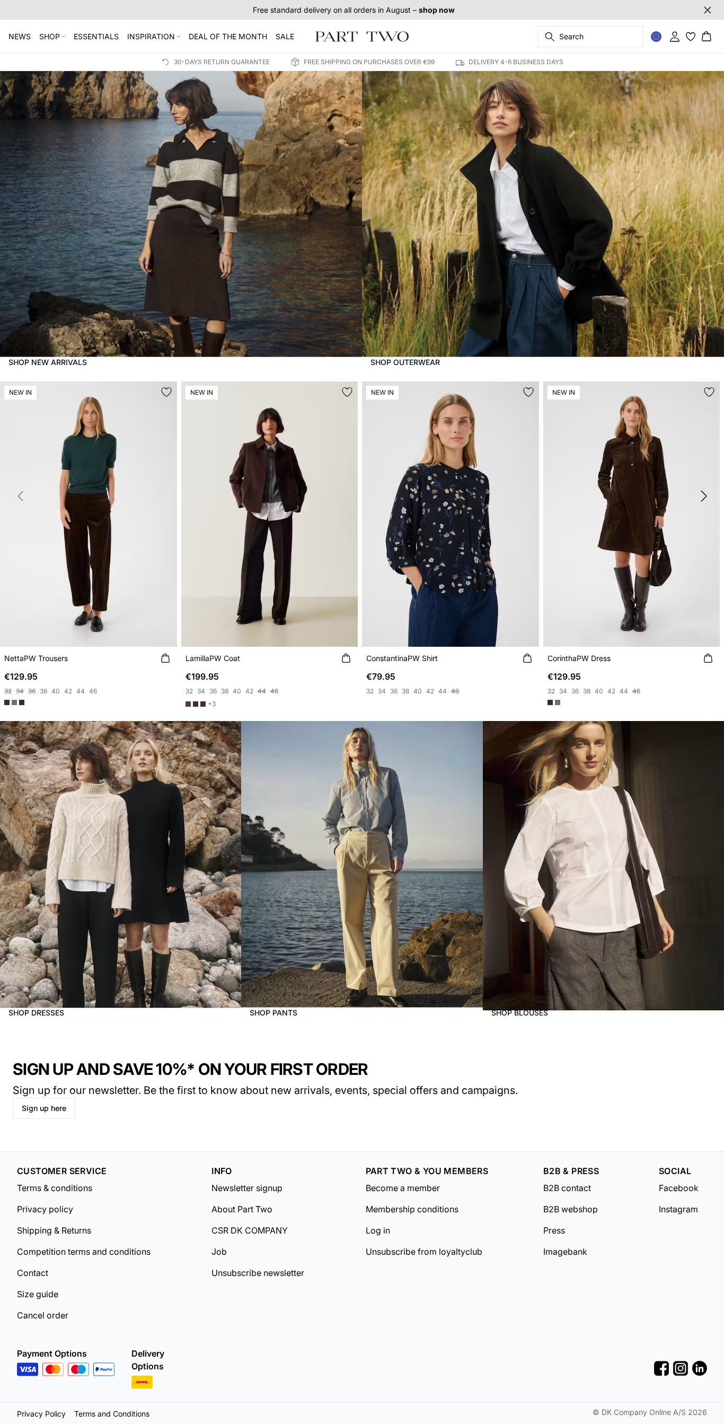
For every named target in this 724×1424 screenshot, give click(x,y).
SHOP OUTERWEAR (405, 362)
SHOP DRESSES (36, 1012)
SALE (285, 36)
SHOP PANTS (273, 1012)
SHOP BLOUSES (519, 1012)
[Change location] (656, 36)
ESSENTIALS (96, 36)
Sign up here (44, 1108)
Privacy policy (45, 1209)
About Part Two (241, 1209)
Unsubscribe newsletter (257, 1272)
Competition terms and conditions (84, 1251)
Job (219, 1251)
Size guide (37, 1294)
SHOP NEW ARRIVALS (47, 362)
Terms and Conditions (111, 1413)
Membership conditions (412, 1209)
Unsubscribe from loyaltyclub (424, 1251)
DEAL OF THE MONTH (228, 36)
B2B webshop (570, 1209)
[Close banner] (708, 10)
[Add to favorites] (166, 392)
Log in (378, 1230)
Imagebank (565, 1251)
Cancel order (42, 1315)
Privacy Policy (41, 1413)
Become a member (403, 1188)
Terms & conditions (54, 1188)
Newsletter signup (246, 1188)
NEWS (19, 36)
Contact (32, 1272)
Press (554, 1230)
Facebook (679, 1188)
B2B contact (567, 1188)
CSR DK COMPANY (249, 1230)
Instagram (678, 1209)
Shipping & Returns (54, 1230)
